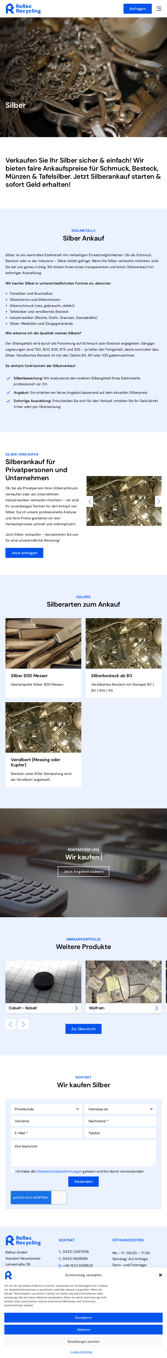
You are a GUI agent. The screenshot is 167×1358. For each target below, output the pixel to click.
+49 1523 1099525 (78, 1265)
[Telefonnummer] (162, 550)
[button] (160, 1275)
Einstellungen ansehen (84, 1341)
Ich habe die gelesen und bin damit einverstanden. (79, 1171)
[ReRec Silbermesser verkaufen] (43, 620)
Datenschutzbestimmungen (59, 1171)
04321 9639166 (75, 1258)
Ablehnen (83, 1329)
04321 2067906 (76, 1252)
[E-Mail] (162, 561)
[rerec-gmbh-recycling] (23, 5)
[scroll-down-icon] (83, 131)
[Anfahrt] (162, 573)
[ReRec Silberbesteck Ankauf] (124, 620)
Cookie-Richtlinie (81, 1352)
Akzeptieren (83, 1317)
